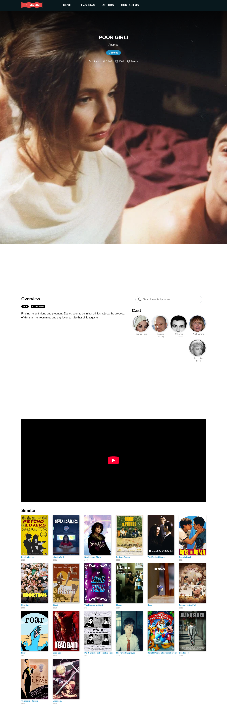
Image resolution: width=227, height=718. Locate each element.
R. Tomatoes (38, 306)
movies (68, 5)
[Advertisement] (113, 268)
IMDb (25, 306)
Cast (136, 310)
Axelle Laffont (198, 334)
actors (108, 5)
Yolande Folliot (141, 334)
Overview (30, 298)
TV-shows (88, 5)
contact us (130, 5)
